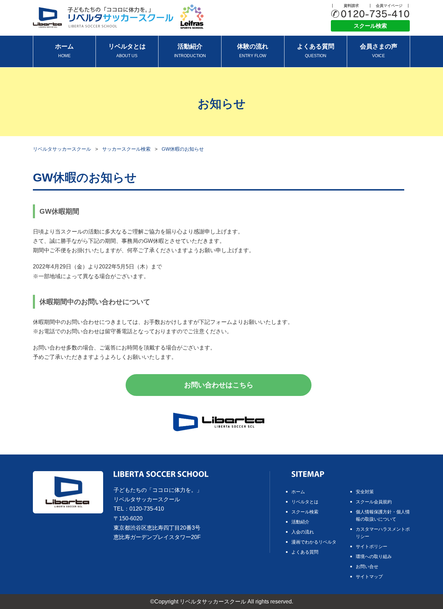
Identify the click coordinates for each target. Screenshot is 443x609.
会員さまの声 (378, 50)
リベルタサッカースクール (62, 149)
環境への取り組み (374, 556)
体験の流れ (252, 50)
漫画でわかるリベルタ (313, 542)
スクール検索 (370, 26)
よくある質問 (315, 50)
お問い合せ (367, 566)
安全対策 (365, 491)
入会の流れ (302, 532)
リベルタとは (127, 50)
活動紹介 (190, 50)
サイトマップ (369, 576)
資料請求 (351, 6)
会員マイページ (389, 6)
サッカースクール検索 (126, 149)
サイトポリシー (371, 546)
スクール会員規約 (374, 501)
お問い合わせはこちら (218, 385)
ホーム (64, 50)
